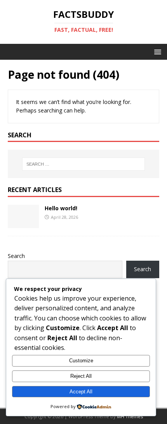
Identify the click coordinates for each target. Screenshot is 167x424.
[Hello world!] (23, 223)
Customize (81, 360)
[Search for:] (84, 164)
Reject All (81, 376)
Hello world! (61, 208)
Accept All (81, 392)
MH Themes (130, 416)
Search (16, 256)
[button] (156, 51)
